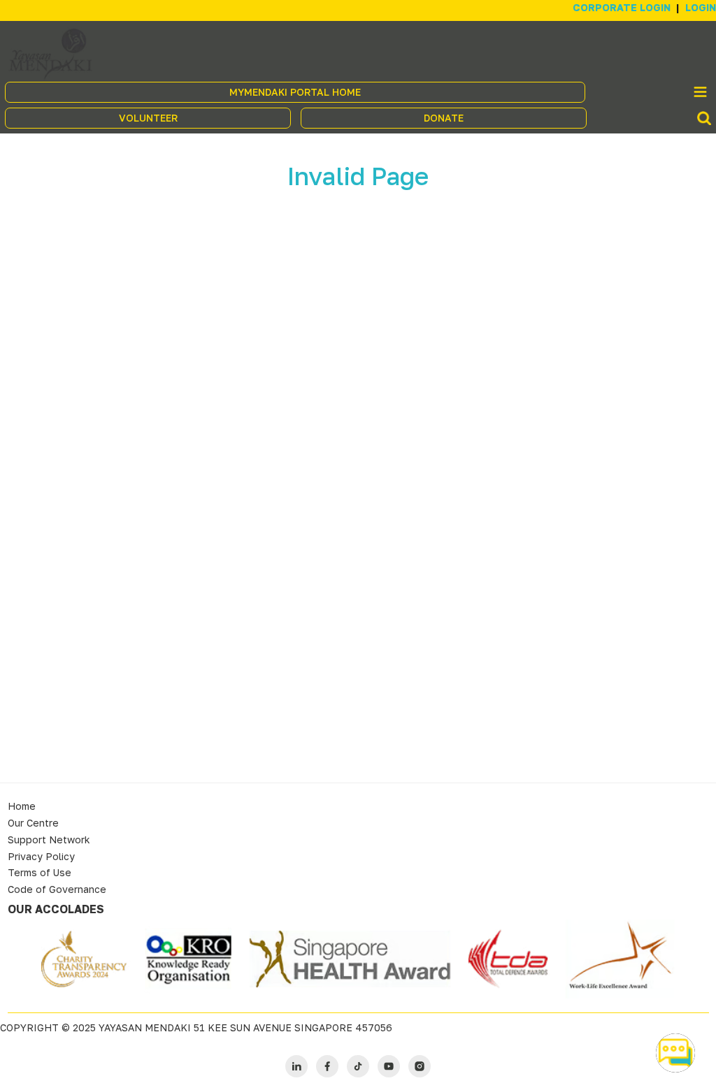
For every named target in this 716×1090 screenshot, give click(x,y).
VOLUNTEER (148, 118)
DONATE (444, 118)
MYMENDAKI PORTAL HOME (295, 92)
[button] (675, 1053)
